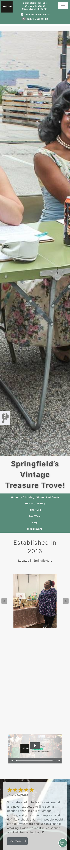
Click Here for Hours (37, 14)
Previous (4, 601)
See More (16, 841)
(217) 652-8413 (37, 19)
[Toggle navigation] (63, 5)
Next (66, 601)
